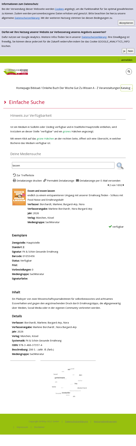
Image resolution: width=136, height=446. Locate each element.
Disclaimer (39, 427)
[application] (127, 88)
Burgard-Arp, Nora (73, 204)
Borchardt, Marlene (51, 204)
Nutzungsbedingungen (105, 421)
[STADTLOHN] (15, 71)
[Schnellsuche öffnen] (129, 72)
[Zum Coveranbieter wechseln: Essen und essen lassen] (19, 196)
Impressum (22, 427)
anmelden (126, 60)
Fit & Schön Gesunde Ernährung (44, 340)
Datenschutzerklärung (27, 17)
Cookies (59, 8)
